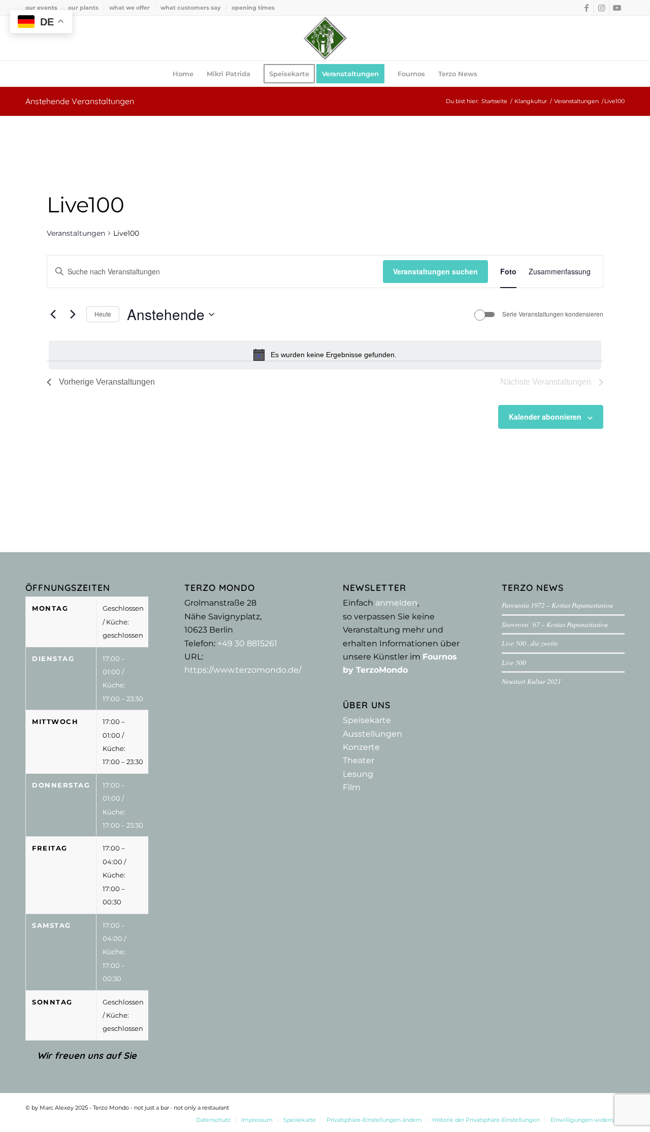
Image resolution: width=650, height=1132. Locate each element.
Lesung (358, 774)
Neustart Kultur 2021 (531, 681)
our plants (83, 7)
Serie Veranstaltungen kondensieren (552, 314)
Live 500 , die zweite (530, 643)
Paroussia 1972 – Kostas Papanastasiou (557, 605)
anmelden (396, 603)
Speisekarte (367, 720)
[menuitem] (44, 7)
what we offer (129, 7)
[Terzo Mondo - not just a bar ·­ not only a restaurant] (325, 38)
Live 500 (514, 662)
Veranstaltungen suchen (435, 271)
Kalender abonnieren (545, 417)
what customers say (190, 7)
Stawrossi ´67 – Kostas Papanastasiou (555, 624)
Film (352, 787)
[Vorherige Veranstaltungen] (53, 314)
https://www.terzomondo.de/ (242, 670)
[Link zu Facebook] (586, 7)
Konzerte (361, 747)
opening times (253, 7)
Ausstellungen (372, 734)
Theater (358, 760)
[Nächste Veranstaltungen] (73, 314)
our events (41, 7)
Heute (102, 313)
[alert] (325, 354)
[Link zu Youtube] (617, 7)
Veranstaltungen (76, 233)
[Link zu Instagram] (601, 7)
